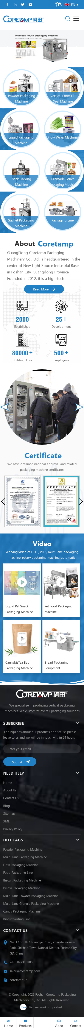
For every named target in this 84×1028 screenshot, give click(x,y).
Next (79, 407)
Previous (4, 407)
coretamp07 (18, 980)
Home (7, 782)
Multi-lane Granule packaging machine (31, 903)
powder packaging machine (22, 849)
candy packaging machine (21, 911)
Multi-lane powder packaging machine (30, 896)
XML (6, 821)
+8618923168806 (22, 962)
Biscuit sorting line (16, 919)
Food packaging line (18, 872)
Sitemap (9, 813)
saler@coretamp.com (25, 971)
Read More (41, 289)
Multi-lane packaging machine (25, 857)
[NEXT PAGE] (77, 48)
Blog (6, 805)
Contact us (11, 798)
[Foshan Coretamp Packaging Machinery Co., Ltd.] (23, 19)
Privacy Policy (12, 829)
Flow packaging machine (20, 865)
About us (9, 790)
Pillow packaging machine (21, 888)
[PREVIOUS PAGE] (6, 48)
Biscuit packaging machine (22, 880)
